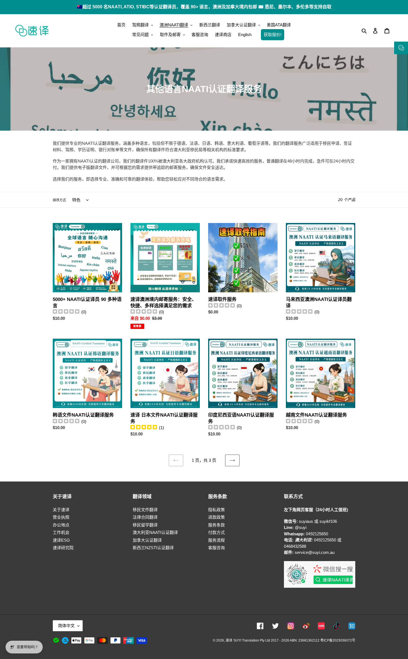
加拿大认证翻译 (147, 540)
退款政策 (216, 517)
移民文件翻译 (145, 509)
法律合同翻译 (145, 517)
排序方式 (59, 200)
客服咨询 (216, 547)
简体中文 (66, 625)
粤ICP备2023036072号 (337, 640)
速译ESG (61, 540)
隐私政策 (216, 509)
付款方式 (216, 532)
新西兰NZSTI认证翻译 (153, 547)
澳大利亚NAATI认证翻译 (155, 532)
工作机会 (61, 532)
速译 (229, 640)
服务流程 (216, 540)
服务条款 (216, 525)
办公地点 (61, 525)
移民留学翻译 (145, 525)
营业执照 (61, 517)
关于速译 (61, 509)
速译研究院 (63, 547)
